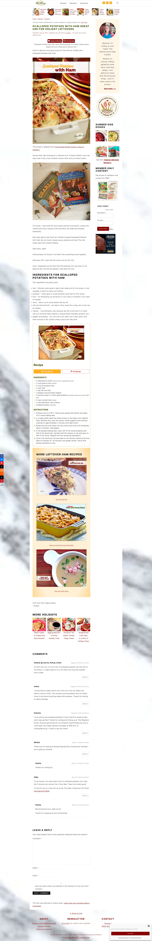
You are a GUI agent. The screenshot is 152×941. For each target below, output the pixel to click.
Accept (130, 933)
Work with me (108, 926)
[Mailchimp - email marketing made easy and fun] (111, 230)
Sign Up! (65, 923)
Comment (37, 838)
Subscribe (84, 3)
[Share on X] (2, 466)
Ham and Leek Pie (61, 499)
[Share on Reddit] (2, 474)
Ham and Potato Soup (61, 591)
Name (35, 868)
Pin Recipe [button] (77, 371)
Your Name (100, 220)
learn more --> (110, 89)
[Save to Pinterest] (2, 481)
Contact (107, 923)
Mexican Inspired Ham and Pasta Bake (61, 545)
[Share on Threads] (2, 477)
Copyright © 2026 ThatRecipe (76, 937)
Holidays (47, 19)
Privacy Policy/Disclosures (44, 923)
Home (34, 19)
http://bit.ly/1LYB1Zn (42, 791)
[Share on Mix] (2, 470)
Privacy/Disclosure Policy (135, 937)
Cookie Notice (44, 926)
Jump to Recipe (56, 41)
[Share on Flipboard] (2, 463)
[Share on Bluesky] (2, 459)
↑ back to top (76, 913)
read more (84, 22)
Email (35, 876)
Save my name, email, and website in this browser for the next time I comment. (62, 887)
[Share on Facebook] (2, 456)
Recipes (63, 3)
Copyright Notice (44, 929)
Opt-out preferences (123, 937)
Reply (85, 677)
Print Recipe (69, 41)
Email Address (101, 213)
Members (73, 3)
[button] (149, 926)
